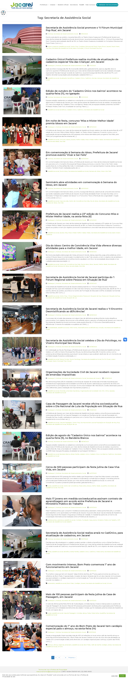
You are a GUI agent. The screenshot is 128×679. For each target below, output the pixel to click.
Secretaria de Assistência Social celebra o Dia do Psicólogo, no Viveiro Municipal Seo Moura (83, 342)
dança (85, 613)
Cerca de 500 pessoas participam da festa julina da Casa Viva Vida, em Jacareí (82, 468)
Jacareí (108, 46)
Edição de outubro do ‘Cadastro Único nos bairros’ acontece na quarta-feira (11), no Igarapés (84, 92)
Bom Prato (70, 583)
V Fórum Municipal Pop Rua (93, 48)
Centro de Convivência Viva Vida (79, 201)
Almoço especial (59, 645)
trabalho (69, 522)
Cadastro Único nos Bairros (98, 454)
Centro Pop (74, 46)
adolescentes (52, 520)
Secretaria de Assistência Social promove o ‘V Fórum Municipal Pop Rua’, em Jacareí (84, 29)
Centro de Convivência (71, 486)
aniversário (51, 583)
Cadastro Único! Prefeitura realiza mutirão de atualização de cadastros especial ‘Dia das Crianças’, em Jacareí (82, 60)
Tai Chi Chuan (106, 359)
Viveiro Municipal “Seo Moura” (62, 361)
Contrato (78, 520)
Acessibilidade (52, 327)
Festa (89, 613)
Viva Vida (62, 141)
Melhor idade (80, 139)
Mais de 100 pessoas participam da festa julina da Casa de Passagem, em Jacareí (81, 595)
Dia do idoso (64, 171)
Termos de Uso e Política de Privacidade (53, 669)
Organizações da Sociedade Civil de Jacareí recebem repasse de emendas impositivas (83, 373)
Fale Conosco (90, 5)
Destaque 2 (51, 127)
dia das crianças (97, 78)
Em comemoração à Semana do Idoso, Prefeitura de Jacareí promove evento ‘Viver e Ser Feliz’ (82, 153)
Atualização (63, 78)
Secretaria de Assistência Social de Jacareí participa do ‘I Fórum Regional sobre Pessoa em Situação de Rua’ (80, 278)
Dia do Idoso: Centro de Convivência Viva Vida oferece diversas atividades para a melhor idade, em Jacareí (84, 247)
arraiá (49, 486)
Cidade (52, 5)
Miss (66, 232)
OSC (103, 391)
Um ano (109, 583)
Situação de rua (72, 298)
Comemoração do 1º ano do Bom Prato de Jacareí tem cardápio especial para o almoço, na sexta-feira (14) (84, 627)
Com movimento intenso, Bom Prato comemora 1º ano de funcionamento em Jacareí (81, 566)
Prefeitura (44, 5)
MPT (118, 520)
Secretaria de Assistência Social (62, 48)
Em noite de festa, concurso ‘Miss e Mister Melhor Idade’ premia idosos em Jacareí (80, 122)
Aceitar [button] (122, 675)
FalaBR (81, 5)
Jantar (110, 645)
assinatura (60, 520)
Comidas (79, 613)
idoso (91, 264)
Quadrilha (104, 486)
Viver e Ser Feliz (106, 171)
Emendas (63, 391)
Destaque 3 (51, 65)
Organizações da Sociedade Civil (90, 391)
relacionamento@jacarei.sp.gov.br (48, 671)
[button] (3, 12)
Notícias (50, 34)
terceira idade (54, 141)
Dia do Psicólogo (75, 359)
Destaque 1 (51, 632)
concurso (63, 139)
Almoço (50, 645)
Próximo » (71, 657)
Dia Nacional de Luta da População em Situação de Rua (98, 422)
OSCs (107, 391)
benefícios (71, 78)
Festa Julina (82, 486)
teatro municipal (78, 48)
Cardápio (77, 583)
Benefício (67, 551)
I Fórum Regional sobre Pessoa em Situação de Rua (84, 296)
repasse (112, 391)
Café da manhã (96, 645)
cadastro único (84, 454)
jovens (95, 520)
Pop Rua (48, 48)
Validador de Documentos (108, 5)
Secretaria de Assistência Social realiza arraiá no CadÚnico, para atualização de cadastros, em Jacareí (84, 534)
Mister (88, 232)
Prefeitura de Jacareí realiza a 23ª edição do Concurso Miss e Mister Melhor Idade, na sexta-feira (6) (82, 215)
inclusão (101, 327)
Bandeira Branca (65, 454)
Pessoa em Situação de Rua (111, 296)
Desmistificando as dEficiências (88, 327)
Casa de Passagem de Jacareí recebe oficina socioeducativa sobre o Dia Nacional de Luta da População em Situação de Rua (84, 405)
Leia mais (114, 676)
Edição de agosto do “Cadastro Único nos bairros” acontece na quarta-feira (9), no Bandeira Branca (83, 436)
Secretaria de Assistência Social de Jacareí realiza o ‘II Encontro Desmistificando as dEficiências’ (84, 310)
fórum (104, 46)
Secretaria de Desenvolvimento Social (66, 34)
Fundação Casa (87, 520)
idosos (68, 139)
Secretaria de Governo (94, 378)
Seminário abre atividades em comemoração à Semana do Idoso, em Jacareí (81, 183)
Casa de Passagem (66, 422)
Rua (118, 422)
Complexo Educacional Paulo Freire (90, 46)
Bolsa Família (75, 454)
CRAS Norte (73, 327)
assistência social (64, 46)
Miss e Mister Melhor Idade (94, 139)
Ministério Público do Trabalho (107, 520)
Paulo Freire (115, 46)
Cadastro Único (80, 78)
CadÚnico (88, 78)
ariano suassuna (53, 46)
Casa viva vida (64, 201)
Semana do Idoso (94, 171)
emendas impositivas (73, 391)
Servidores (74, 5)
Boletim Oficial (63, 5)
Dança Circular (64, 359)
